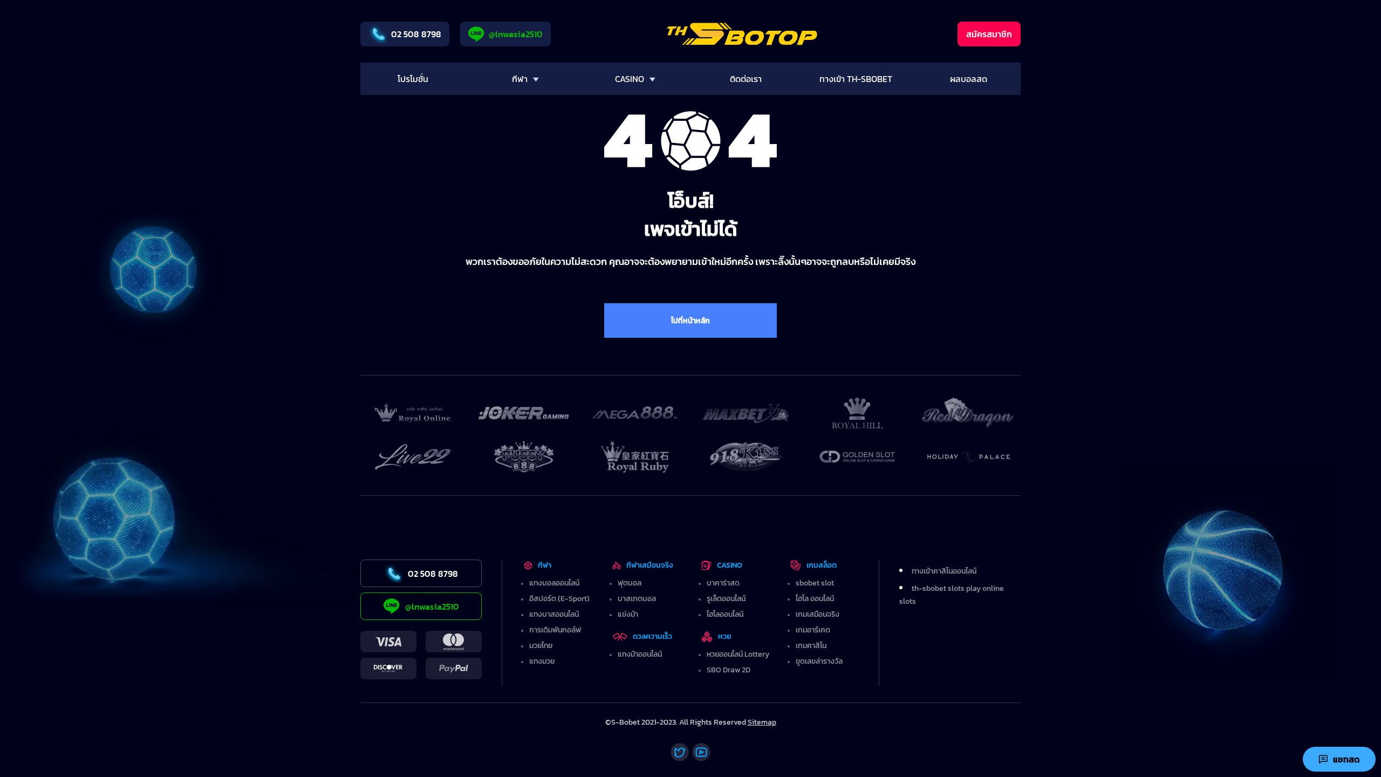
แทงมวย (542, 661)
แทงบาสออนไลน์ (554, 614)
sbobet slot (815, 583)
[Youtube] (701, 752)
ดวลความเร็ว (652, 636)
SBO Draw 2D (728, 670)
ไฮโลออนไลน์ (725, 614)
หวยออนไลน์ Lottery (738, 654)
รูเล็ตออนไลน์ (726, 598)
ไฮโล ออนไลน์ (815, 598)
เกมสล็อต (821, 565)
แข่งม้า (628, 614)
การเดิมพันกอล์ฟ (555, 630)
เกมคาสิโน (811, 645)
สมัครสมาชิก (989, 34)
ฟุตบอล (629, 583)
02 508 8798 (416, 34)
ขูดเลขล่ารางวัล (819, 661)
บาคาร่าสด (723, 583)
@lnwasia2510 (516, 34)
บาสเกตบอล (637, 598)
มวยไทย (540, 645)
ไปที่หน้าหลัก (690, 320)
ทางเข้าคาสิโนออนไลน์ (944, 571)
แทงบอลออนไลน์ (554, 583)
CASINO (729, 565)
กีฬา (544, 565)
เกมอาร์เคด (813, 630)
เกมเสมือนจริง (817, 614)
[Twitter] (679, 752)
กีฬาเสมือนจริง (649, 565)
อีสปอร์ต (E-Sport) (559, 598)
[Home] (742, 34)
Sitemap (762, 722)
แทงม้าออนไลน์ (640, 654)
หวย (724, 636)
